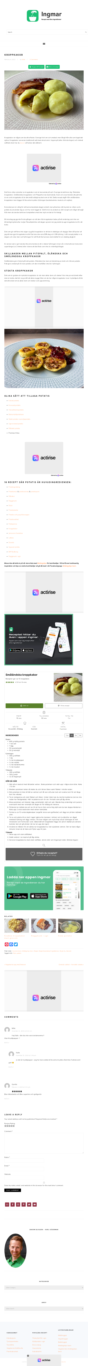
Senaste (68, 951)
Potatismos (13, 491)
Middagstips (42, 563)
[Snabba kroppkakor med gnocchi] (16, 926)
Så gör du (63, 951)
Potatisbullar (13, 510)
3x (80, 735)
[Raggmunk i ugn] (43, 926)
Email (7, 1166)
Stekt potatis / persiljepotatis (19, 419)
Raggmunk (13, 501)
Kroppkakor (13, 529)
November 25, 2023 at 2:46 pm (26, 1055)
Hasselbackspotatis (16, 410)
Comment (8, 1131)
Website (7, 1174)
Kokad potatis (14, 400)
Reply (6, 1042)
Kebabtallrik (36, 1351)
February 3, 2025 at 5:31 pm (21, 1087)
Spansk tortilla (14, 547)
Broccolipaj (36, 1345)
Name (7, 1157)
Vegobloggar (63, 1339)
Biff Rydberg (13, 552)
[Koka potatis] (70, 926)
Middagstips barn (27, 951)
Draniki (11, 542)
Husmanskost (16, 951)
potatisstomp (24, 491)
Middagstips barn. (70, 566)
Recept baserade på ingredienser (49, 951)
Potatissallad (14, 519)
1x (71, 735)
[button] (6, 682)
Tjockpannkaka (12, 1341)
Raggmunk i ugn (15, 556)
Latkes (11, 538)
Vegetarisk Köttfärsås (15, 1348)
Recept (36, 951)
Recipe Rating (9, 1123)
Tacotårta (10, 1345)
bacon (22, 143)
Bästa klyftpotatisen (16, 414)
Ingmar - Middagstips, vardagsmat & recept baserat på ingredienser (44, 16)
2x (76, 735)
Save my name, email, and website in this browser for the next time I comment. (33, 1185)
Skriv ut (25, 705)
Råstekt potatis (14, 428)
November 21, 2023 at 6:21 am (22, 1031)
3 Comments (34, 59)
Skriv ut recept (53, 67)
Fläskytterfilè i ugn (39, 1338)
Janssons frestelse (16, 533)
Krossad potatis (15, 405)
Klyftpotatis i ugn (38, 1341)
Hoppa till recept (37, 67)
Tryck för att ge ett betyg (46, 855)
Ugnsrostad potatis (16, 424)
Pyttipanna (13, 524)
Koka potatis (65, 936)
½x (67, 735)
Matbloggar (62, 1335)
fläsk (14, 953)
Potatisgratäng (14, 487)
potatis (19, 953)
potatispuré (35, 491)
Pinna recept (64, 705)
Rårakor (12, 496)
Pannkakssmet (12, 1351)
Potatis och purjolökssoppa (19, 515)
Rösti (10, 505)
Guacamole (36, 1348)
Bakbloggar (62, 1342)
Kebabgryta (11, 1338)
